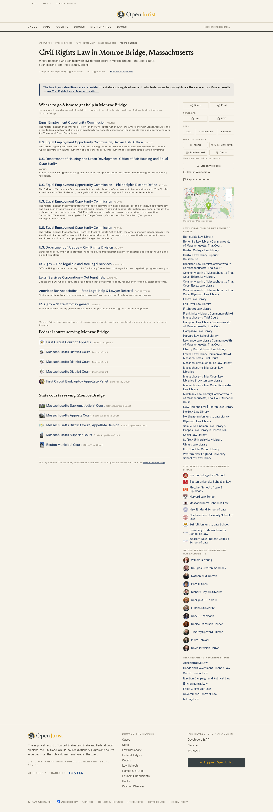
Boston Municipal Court (64, 445)
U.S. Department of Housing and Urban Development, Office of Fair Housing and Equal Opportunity (103, 161)
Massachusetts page (154, 462)
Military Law (191, 699)
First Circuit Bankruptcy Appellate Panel (77, 381)
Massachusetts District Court (68, 352)
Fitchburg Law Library (197, 308)
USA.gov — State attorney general (65, 304)
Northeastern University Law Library (206, 416)
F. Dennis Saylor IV (203, 608)
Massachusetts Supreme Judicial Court (75, 405)
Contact (87, 801)
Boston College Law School (207, 475)
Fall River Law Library (197, 304)
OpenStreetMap (192, 221)
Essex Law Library (194, 299)
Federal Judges (132, 755)
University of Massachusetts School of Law (207, 532)
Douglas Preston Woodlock (208, 568)
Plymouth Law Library (197, 421)
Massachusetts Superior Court (69, 435)
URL (188, 131)
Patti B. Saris (199, 584)
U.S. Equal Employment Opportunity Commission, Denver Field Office (91, 142)
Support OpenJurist (216, 762)
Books (122, 26)
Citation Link (206, 131)
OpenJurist (45, 42)
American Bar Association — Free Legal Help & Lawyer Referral (86, 291)
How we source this (121, 71)
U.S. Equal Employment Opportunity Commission (75, 201)
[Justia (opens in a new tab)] (76, 773)
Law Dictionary (131, 750)
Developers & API (199, 739)
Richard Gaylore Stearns (206, 592)
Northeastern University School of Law (211, 517)
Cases (32, 26)
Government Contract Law (200, 694)
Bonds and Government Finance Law (206, 668)
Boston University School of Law (210, 481)
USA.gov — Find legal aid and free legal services (75, 264)
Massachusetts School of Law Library (207, 363)
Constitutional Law (195, 673)
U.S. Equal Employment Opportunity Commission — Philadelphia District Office (98, 185)
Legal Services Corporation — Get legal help (72, 277)
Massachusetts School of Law (208, 503)
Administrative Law (195, 662)
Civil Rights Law (85, 42)
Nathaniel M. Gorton (204, 576)
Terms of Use (156, 801)
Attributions (135, 801)
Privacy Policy (178, 801)
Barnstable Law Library (198, 236)
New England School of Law (207, 509)
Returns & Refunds (110, 801)
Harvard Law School (202, 496)
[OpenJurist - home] (136, 15)
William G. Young (201, 560)
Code (47, 26)
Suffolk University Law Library (202, 439)
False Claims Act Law (197, 688)
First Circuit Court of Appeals (68, 342)
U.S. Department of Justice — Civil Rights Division (76, 247)
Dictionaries (101, 26)
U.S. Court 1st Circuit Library (201, 449)
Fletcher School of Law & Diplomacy (205, 489)
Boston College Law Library (201, 250)
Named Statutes (132, 770)
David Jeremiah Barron (205, 648)
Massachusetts (107, 42)
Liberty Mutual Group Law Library (204, 349)
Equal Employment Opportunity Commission (72, 122)
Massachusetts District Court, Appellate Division (82, 425)
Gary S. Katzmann (202, 616)
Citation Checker (133, 786)
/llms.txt (193, 745)
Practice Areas (64, 42)
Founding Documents (136, 776)
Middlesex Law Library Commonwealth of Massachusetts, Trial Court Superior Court (208, 398)
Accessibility (67, 801)
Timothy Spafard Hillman (207, 632)
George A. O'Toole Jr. (204, 600)
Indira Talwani (200, 640)
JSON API (194, 750)
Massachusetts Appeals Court (69, 415)
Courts (62, 26)
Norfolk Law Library (196, 411)
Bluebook (226, 131)
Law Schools (130, 765)
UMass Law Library (195, 444)
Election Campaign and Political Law (206, 678)
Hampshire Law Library (197, 331)
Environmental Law (195, 683)
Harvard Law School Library (200, 335)
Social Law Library (194, 434)
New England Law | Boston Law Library (208, 406)
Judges (79, 26)
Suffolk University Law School (209, 524)
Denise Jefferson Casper (207, 624)
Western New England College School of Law (209, 540)
